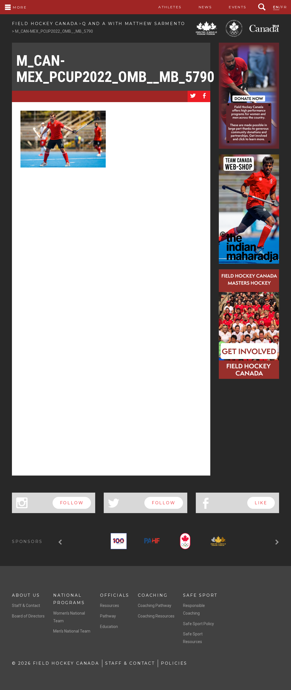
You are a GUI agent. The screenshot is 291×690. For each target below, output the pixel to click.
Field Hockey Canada (45, 23)
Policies (174, 663)
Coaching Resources (156, 616)
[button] (61, 542)
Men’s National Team (71, 631)
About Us (26, 595)
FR (284, 7)
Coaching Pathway (154, 605)
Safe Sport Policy (198, 623)
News (205, 7)
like (261, 502)
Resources (109, 605)
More (19, 7)
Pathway (108, 616)
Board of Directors (28, 616)
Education (109, 626)
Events (237, 7)
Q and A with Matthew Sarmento (133, 23)
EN (276, 7)
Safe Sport (200, 595)
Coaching (152, 595)
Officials (114, 595)
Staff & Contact (26, 605)
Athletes (169, 7)
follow (72, 502)
